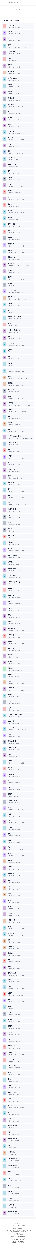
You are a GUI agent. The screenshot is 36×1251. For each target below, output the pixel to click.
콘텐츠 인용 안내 (20, 1234)
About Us (18, 1233)
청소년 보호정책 (15, 1242)
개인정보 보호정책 (21, 1241)
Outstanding (10, 2)
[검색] (16, 2)
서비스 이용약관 (14, 1241)
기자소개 (14, 1234)
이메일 (19, 1236)
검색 (17, 3)
